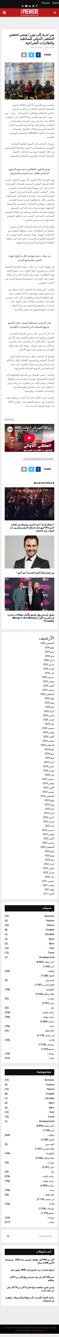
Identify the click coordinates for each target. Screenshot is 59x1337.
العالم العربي (48, 984)
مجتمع (51, 1049)
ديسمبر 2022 (48, 830)
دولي (52, 1003)
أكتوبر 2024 (48, 736)
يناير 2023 (49, 825)
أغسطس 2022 (47, 847)
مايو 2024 (49, 758)
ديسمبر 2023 (48, 779)
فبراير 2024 (48, 770)
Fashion (50, 920)
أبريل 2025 (49, 711)
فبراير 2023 (48, 821)
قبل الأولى (48, 47)
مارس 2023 (48, 817)
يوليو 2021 (49, 889)
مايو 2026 (49, 656)
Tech (51, 948)
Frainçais (46, 3)
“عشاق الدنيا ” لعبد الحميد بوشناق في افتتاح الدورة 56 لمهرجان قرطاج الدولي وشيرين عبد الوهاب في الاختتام (32, 527)
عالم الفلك (49, 1030)
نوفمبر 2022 (48, 834)
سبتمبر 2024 (48, 741)
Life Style (49, 934)
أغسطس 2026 (47, 643)
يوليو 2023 (49, 800)
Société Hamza (37, 1330)
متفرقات (50, 1044)
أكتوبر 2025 (48, 685)
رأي (52, 1007)
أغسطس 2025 (47, 694)
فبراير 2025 (48, 719)
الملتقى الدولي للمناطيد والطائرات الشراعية (38, 459)
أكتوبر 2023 (48, 787)
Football (50, 929)
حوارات (50, 998)
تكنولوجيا (50, 989)
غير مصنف (49, 1035)
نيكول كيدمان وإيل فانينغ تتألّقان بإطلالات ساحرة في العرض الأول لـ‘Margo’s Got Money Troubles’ (31, 617)
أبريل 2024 (49, 762)
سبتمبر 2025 (48, 690)
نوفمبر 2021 (48, 885)
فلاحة (51, 1040)
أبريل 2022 (49, 864)
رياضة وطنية (48, 1017)
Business (49, 916)
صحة (52, 1026)
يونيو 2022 (49, 855)
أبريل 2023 (49, 813)
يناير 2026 (49, 673)
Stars (51, 943)
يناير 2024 (49, 775)
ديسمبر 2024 (48, 728)
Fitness (50, 925)
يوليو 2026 (49, 647)
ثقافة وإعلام (48, 994)
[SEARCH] (8, 1236)
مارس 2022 (48, 868)
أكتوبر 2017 (48, 893)
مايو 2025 (49, 707)
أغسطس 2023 (47, 796)
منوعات (50, 1053)
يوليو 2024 (49, 749)
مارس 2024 (48, 766)
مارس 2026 (48, 664)
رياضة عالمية (48, 1012)
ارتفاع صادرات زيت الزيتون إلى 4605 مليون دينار (32, 1270)
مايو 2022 (49, 859)
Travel (51, 952)
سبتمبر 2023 (48, 792)
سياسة (51, 1021)
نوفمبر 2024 (48, 732)
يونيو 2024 (49, 753)
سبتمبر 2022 (48, 842)
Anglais (55, 3)
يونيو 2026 (49, 651)
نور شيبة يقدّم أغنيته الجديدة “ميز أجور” (35, 572)
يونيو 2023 (49, 804)
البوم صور (49, 980)
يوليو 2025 (49, 698)
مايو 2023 (49, 809)
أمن (52, 966)
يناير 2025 (49, 724)
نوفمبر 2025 (48, 681)
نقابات (51, 1058)
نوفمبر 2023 (48, 783)
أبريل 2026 (49, 660)
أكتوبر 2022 (48, 838)
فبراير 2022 (48, 872)
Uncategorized (46, 957)
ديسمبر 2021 (48, 881)
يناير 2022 (49, 876)
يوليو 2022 (49, 851)
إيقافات (51, 971)
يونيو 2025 (49, 702)
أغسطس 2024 (47, 745)
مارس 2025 (48, 715)
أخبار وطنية (49, 962)
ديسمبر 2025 (48, 677)
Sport (51, 939)
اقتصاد (51, 975)
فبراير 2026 (48, 668)
